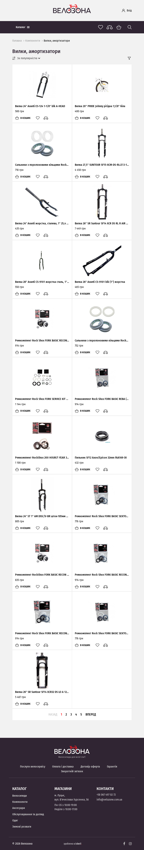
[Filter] (129, 58)
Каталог (20, 27)
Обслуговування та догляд (28, 814)
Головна (17, 40)
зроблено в (70, 843)
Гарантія (112, 766)
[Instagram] (130, 843)
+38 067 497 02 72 (106, 794)
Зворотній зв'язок (72, 771)
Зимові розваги (21, 826)
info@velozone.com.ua (109, 799)
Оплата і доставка (63, 766)
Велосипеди (19, 795)
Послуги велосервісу (32, 766)
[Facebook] (124, 843)
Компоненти (32, 40)
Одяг (15, 820)
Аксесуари (18, 808)
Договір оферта (90, 766)
